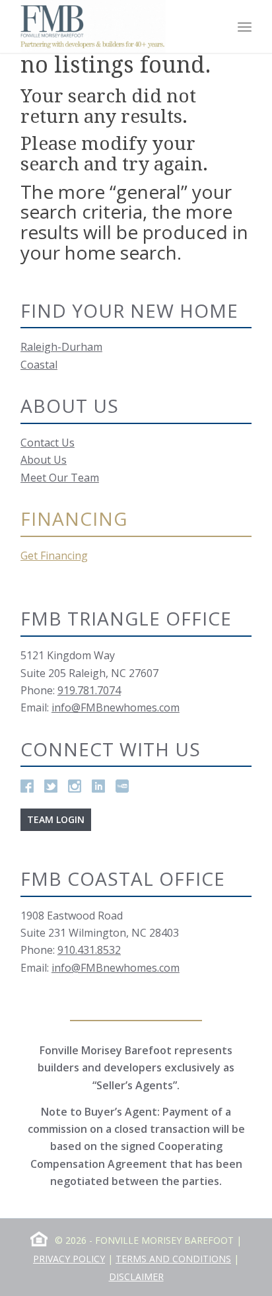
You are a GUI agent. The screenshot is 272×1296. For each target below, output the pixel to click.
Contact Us (47, 442)
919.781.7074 (89, 690)
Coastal (38, 364)
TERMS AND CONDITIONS (173, 1258)
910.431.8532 (89, 950)
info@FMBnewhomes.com (115, 707)
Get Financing (54, 555)
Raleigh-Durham (61, 347)
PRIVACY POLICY (69, 1258)
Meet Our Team (59, 477)
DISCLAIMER (136, 1276)
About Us (43, 459)
